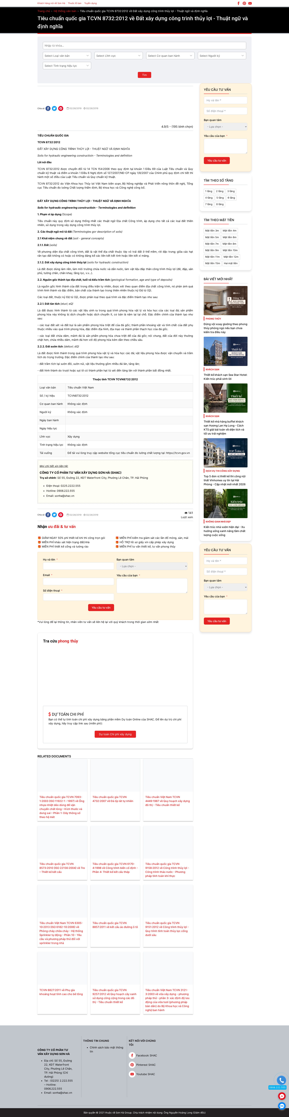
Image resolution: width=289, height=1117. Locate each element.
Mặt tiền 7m (212, 243)
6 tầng (231, 197)
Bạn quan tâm (125, 559)
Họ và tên (49, 559)
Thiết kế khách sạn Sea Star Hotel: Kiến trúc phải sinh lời (225, 376)
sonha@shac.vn (64, 495)
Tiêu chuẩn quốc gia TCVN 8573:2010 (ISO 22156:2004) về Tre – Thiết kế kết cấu (62, 868)
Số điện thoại (51, 590)
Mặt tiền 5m (212, 237)
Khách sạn (212, 369)
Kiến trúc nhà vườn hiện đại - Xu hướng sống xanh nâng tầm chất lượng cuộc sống (224, 531)
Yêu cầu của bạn (127, 575)
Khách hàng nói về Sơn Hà (51, 3)
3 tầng (231, 191)
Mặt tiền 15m (212, 263)
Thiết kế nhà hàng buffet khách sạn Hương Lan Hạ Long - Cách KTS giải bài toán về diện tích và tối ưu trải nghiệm (224, 427)
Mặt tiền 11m (212, 256)
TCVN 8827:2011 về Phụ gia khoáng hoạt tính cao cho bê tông (61, 992)
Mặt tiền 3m (212, 230)
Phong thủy (213, 318)
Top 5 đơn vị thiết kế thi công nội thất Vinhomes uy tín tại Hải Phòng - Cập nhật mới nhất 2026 (225, 480)
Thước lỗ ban (74, 3)
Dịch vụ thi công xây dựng (223, 471)
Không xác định (77, 403)
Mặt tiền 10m (230, 250)
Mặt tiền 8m (229, 243)
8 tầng (220, 204)
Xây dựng (74, 436)
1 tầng (208, 191)
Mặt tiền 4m (229, 230)
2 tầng (219, 191)
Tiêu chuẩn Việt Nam (81, 387)
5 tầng (220, 197)
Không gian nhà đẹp (218, 521)
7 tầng (208, 204)
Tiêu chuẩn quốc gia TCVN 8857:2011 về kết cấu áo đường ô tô (115, 925)
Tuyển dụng (90, 3)
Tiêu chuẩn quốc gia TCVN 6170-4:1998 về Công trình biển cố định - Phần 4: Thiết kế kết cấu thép (115, 868)
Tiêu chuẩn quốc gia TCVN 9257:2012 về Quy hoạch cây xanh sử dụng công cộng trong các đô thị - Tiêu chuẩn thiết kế (114, 996)
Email (46, 575)
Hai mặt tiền (231, 263)
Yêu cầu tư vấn (101, 607)
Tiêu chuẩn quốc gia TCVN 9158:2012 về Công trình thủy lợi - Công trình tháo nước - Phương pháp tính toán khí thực (167, 870)
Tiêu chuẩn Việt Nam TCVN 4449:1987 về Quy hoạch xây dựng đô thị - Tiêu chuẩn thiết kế (167, 801)
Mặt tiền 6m (229, 237)
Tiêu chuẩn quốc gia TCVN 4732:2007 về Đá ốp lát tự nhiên (112, 799)
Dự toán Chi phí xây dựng (115, 734)
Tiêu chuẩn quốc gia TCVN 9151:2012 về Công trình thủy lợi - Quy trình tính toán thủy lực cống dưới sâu (167, 929)
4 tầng (209, 197)
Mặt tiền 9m (212, 250)
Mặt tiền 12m (231, 256)
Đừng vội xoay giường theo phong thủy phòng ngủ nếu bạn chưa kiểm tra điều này (225, 328)
